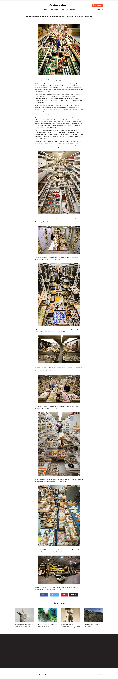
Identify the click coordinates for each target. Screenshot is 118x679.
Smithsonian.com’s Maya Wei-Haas (64, 105)
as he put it (62, 136)
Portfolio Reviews (53, 9)
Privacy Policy (34, 674)
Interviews (44, 9)
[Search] (102, 9)
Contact (28, 674)
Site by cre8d (100, 674)
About (16, 674)
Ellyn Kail (56, 19)
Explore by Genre (71, 9)
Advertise (62, 9)
